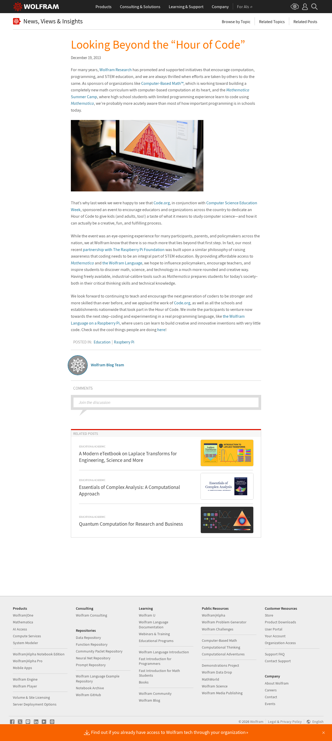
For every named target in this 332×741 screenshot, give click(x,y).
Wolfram (257, 721)
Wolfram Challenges (217, 629)
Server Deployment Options (34, 704)
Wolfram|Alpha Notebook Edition (39, 654)
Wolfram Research (115, 69)
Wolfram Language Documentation (153, 624)
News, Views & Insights (53, 21)
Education (102, 342)
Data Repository (88, 637)
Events (270, 703)
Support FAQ (274, 654)
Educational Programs (156, 640)
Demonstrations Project (220, 665)
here (161, 329)
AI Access (20, 629)
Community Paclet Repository (99, 651)
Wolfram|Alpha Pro (28, 661)
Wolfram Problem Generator (224, 622)
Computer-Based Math (219, 640)
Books (144, 682)
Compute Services (27, 636)
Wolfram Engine (25, 679)
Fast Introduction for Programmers (155, 661)
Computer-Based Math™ (162, 83)
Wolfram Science (215, 686)
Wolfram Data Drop (217, 672)
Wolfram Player (25, 686)
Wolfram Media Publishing (222, 693)
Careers (271, 690)
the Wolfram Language (122, 262)
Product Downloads (280, 622)
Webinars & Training (154, 634)
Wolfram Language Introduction (164, 652)
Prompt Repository (91, 664)
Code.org (162, 202)
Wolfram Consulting (91, 615)
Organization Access (280, 642)
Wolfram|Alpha (213, 615)
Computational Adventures (223, 654)
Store (269, 615)
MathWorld (210, 679)
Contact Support (278, 661)
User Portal (273, 629)
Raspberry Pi (124, 342)
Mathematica (23, 622)
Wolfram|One (23, 615)
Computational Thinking (221, 647)
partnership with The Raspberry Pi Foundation (124, 249)
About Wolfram (277, 683)
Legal (272, 721)
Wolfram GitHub (88, 694)
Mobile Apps (22, 667)
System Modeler (25, 642)
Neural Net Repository (93, 658)
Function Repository (92, 644)
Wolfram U (147, 615)
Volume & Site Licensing (31, 697)
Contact (271, 697)
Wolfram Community (155, 693)
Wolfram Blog (149, 700)
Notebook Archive (90, 688)
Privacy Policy (291, 721)
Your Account (275, 636)
